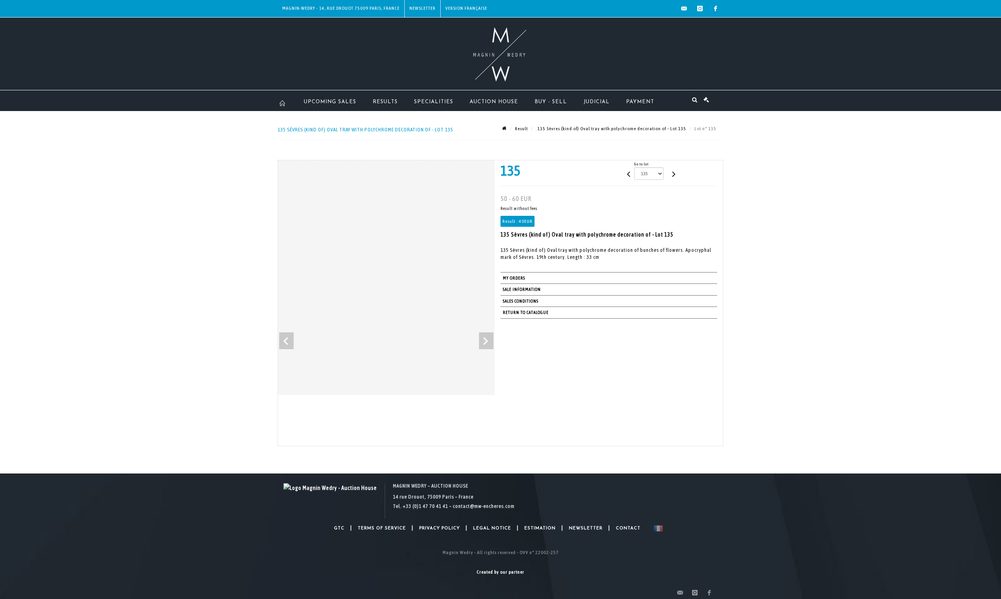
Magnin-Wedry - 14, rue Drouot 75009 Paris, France (341, 8)
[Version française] (656, 528)
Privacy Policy (439, 528)
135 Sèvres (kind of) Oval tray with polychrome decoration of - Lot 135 (611, 128)
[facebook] (715, 8)
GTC (339, 528)
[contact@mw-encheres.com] (684, 8)
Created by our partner (500, 572)
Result (521, 128)
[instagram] (700, 8)
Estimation (540, 528)
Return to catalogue (526, 312)
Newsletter (422, 8)
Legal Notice (492, 528)
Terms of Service (382, 528)
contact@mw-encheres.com (484, 506)
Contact (628, 528)
